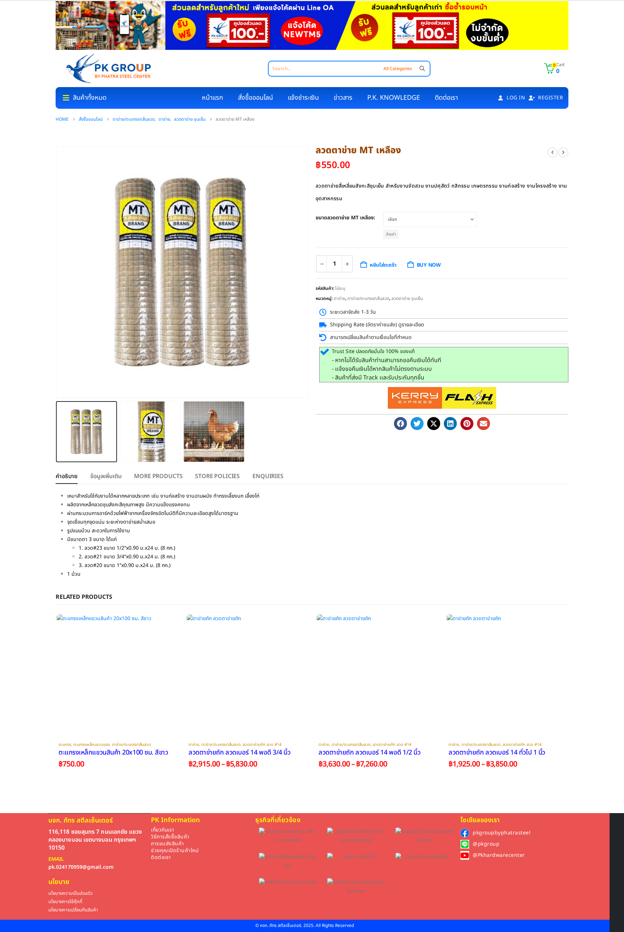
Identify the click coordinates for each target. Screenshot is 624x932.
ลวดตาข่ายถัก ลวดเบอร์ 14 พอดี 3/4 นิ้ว (239, 752)
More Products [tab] (158, 476)
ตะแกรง (64, 745)
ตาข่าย (339, 298)
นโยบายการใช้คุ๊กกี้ (65, 901)
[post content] (117, 674)
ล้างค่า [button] (391, 234)
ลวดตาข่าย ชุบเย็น (407, 298)
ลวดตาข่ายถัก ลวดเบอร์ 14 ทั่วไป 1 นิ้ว (496, 752)
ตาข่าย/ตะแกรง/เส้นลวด (368, 298)
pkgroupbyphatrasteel (501, 833)
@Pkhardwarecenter (499, 855)
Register (550, 98)
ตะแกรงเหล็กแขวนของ (91, 745)
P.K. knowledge (393, 98)
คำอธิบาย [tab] (67, 476)
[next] (563, 152)
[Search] (422, 68)
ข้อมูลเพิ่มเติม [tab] (105, 476)
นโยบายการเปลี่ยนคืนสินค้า (73, 910)
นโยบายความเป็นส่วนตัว (70, 893)
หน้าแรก (212, 98)
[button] (57, 272)
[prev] (552, 152)
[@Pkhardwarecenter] (464, 855)
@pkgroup (486, 844)
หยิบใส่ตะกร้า (383, 265)
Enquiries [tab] (267, 476)
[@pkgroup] (464, 844)
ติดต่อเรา (446, 98)
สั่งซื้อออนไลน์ (255, 98)
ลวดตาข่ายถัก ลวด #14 (262, 745)
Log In (516, 98)
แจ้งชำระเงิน (303, 98)
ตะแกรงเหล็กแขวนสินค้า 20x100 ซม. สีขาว (113, 752)
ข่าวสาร (343, 98)
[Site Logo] (109, 68)
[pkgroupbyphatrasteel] (464, 833)
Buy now (429, 265)
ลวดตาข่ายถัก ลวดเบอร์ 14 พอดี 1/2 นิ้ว (369, 752)
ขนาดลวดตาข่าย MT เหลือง (345, 218)
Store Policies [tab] (217, 476)
